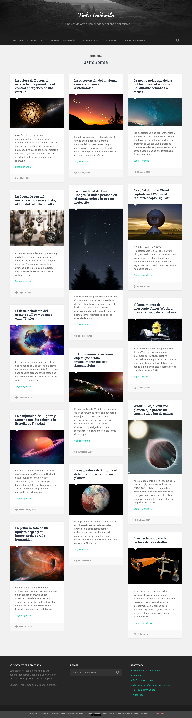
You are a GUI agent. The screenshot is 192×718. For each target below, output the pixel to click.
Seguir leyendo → (24, 166)
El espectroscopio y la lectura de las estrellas (150, 540)
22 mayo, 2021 (143, 388)
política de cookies (157, 713)
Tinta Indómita (96, 15)
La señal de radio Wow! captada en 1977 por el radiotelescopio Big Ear (151, 194)
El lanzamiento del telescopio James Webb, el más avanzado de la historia (155, 308)
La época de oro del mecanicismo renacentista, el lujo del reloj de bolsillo (35, 200)
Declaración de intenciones (147, 670)
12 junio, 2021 (25, 292)
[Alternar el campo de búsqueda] (177, 40)
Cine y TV (36, 40)
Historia (18, 40)
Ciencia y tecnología (62, 40)
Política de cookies (143, 680)
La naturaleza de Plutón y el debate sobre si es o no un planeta (95, 474)
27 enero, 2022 (143, 286)
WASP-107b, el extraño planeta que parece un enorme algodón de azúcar (154, 410)
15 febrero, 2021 (85, 452)
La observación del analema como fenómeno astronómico (95, 84)
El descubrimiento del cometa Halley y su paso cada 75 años (33, 314)
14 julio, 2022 (25, 178)
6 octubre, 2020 (25, 626)
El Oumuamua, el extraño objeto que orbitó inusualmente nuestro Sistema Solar (93, 360)
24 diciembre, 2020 (27, 510)
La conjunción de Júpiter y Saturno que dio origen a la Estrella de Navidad (35, 419)
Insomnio (112, 40)
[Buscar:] (96, 672)
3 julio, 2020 (142, 634)
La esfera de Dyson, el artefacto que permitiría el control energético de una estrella (35, 86)
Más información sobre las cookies (151, 685)
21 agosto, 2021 (85, 336)
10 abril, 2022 (84, 173)
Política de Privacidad (144, 689)
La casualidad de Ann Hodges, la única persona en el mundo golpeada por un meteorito (95, 196)
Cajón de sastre (135, 40)
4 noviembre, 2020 (86, 561)
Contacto (137, 675)
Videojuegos (90, 40)
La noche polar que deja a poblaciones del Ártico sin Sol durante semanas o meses (153, 86)
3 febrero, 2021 (143, 520)
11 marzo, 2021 (25, 397)
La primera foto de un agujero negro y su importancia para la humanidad (31, 533)
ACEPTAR (96, 715)
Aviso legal (138, 694)
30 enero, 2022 (143, 172)
